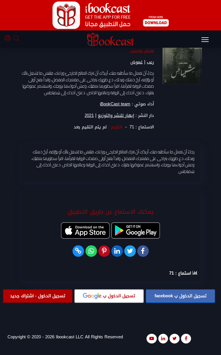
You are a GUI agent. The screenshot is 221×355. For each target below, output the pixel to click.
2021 (89, 115)
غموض (136, 62)
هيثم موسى (142, 51)
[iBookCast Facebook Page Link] (186, 338)
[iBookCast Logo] (110, 39)
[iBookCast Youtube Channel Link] (151, 338)
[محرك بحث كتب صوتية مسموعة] (17, 39)
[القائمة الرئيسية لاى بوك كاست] (207, 41)
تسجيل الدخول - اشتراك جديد (37, 296)
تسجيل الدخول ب (181, 296)
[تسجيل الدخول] (9, 39)
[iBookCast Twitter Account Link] (174, 338)
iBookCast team (115, 104)
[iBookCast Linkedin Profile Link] (163, 338)
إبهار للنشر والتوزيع (116, 115)
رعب (150, 62)
